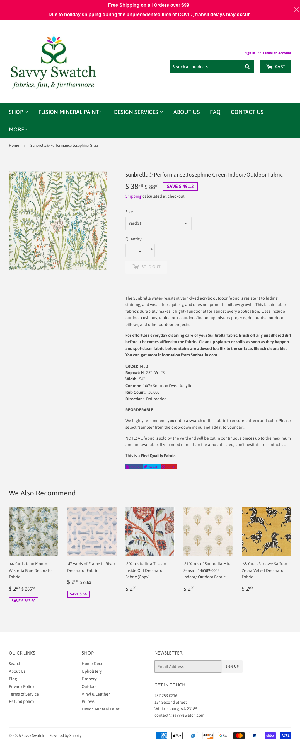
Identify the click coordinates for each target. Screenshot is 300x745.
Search (15, 663)
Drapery (89, 678)
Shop (17, 112)
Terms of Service (24, 694)
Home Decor (93, 663)
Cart (279, 66)
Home (14, 145)
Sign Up (232, 666)
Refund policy (21, 701)
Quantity (133, 239)
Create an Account (277, 53)
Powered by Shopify (65, 735)
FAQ (215, 112)
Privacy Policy (21, 686)
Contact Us (247, 112)
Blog (13, 678)
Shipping (133, 196)
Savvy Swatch (33, 735)
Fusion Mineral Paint (69, 112)
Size (129, 211)
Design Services (137, 112)
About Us (186, 112)
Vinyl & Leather (96, 694)
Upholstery (92, 671)
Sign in (250, 53)
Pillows (88, 701)
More (16, 129)
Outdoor (89, 686)
